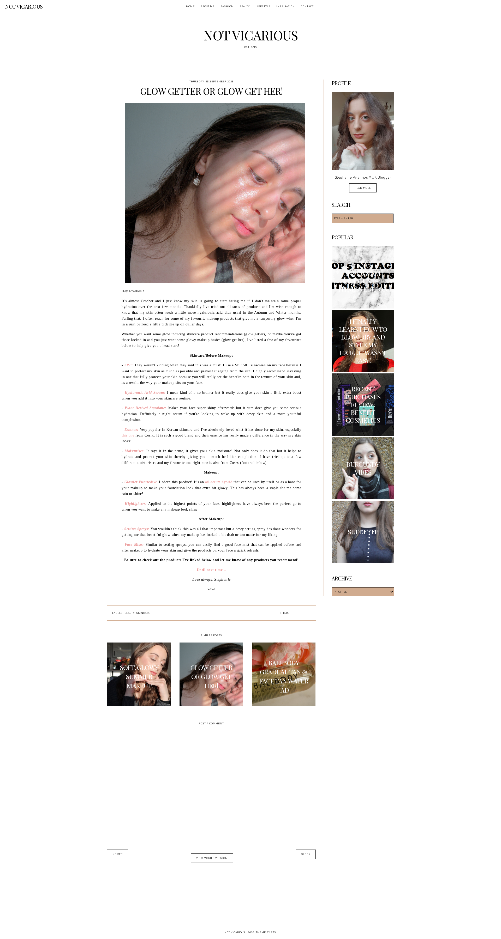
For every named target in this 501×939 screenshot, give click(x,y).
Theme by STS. (266, 932)
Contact (307, 6)
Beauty (245, 6)
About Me (207, 6)
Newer (117, 854)
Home (190, 6)
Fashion (227, 6)
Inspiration (285, 6)
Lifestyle (263, 6)
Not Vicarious (24, 6)
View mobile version (212, 858)
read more (363, 188)
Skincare (143, 613)
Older (305, 854)
